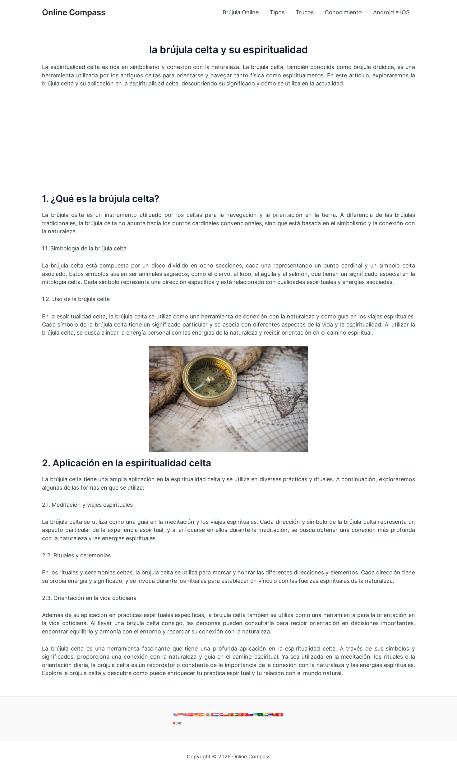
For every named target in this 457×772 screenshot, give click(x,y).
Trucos (305, 12)
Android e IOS (391, 12)
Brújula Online (241, 12)
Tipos (277, 12)
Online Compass (73, 12)
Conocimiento (343, 12)
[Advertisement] (228, 140)
